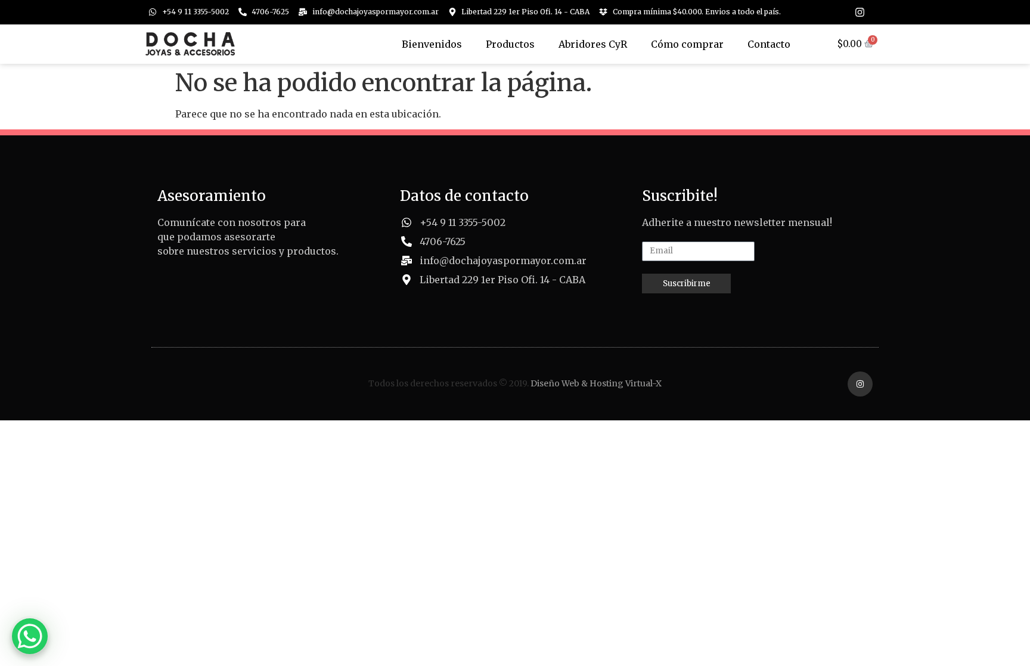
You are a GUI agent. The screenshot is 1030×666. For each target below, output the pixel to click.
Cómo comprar (687, 44)
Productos (510, 44)
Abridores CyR (593, 44)
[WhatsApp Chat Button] (30, 636)
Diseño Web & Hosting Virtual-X (596, 383)
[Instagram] (860, 12)
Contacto (768, 44)
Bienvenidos (432, 44)
